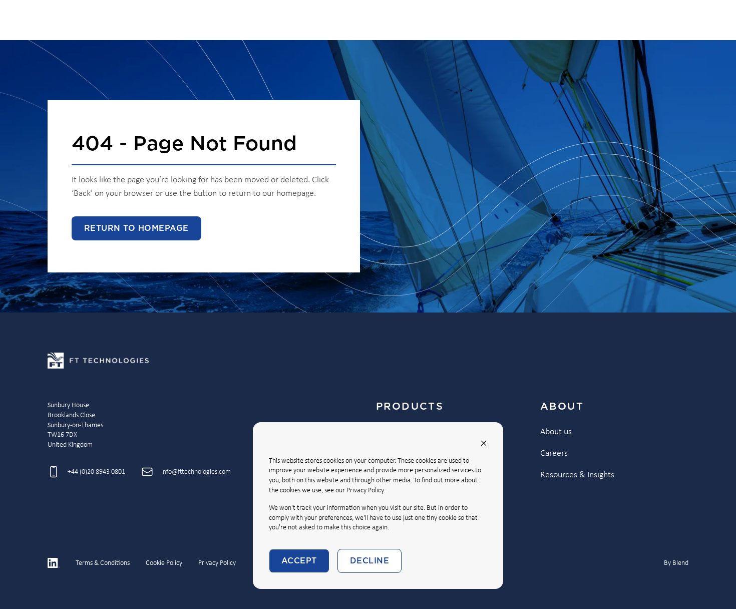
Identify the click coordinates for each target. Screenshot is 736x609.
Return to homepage (136, 228)
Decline (369, 561)
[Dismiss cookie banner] (483, 443)
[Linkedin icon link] (54, 563)
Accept (299, 561)
